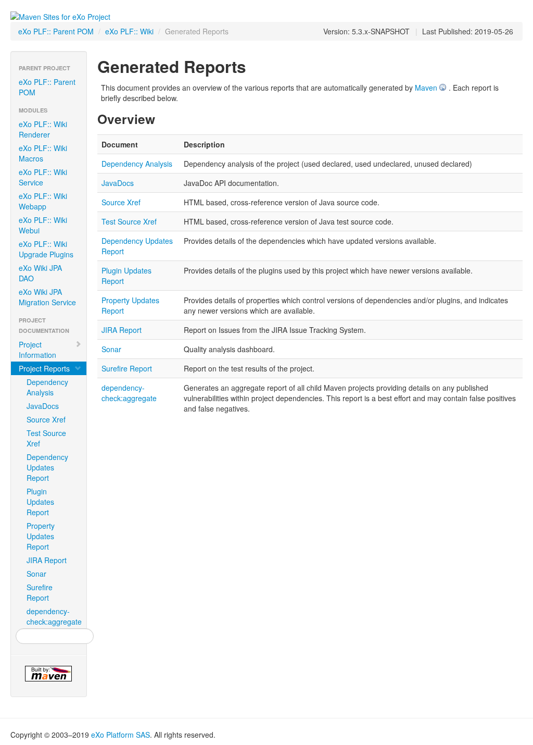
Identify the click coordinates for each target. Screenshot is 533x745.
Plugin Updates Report (40, 501)
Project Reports (44, 368)
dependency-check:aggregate (53, 616)
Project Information (37, 349)
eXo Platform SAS (120, 734)
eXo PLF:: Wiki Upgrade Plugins (46, 249)
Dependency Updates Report (47, 467)
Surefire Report (40, 592)
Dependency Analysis (47, 387)
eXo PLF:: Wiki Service (43, 177)
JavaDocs (43, 406)
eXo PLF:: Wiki (129, 31)
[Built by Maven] (48, 673)
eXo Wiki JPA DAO (40, 273)
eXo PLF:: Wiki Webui (43, 225)
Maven (426, 87)
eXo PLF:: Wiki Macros (43, 153)
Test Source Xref (46, 438)
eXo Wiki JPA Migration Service (47, 297)
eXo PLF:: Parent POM (56, 31)
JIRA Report (47, 560)
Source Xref (46, 419)
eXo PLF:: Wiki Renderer (43, 129)
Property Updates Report (41, 536)
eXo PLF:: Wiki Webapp (43, 201)
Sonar (36, 573)
